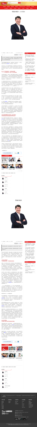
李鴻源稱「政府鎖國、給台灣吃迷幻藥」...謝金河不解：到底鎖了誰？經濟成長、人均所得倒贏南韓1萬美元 (29, 251)
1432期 (11, 241)
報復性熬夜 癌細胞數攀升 (18, 168)
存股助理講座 (16, 403)
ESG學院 (9, 402)
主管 (8, 140)
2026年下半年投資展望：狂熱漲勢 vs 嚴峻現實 (30, 75)
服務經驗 (10, 282)
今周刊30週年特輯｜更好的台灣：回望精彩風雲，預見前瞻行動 (30, 83)
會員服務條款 (30, 402)
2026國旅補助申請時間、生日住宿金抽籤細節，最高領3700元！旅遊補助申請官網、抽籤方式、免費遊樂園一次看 (30, 244)
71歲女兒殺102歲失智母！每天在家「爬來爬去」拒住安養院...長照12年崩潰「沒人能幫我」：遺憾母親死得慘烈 (30, 63)
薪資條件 (3, 305)
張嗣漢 (4, 241)
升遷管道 (6, 101)
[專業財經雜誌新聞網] (4, 4)
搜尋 (19, 2)
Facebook (23, 401)
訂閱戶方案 (16, 401)
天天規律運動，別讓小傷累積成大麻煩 (5, 169)
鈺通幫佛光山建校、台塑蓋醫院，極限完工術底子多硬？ (29, 77)
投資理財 (3, 402)
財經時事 (3, 401)
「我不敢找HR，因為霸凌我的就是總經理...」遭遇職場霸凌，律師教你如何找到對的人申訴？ (12, 169)
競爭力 (2, 403)
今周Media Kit (30, 407)
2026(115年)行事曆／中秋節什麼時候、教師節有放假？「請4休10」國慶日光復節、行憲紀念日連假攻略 (29, 248)
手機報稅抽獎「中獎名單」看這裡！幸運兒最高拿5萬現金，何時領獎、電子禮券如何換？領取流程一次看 (30, 59)
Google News (23, 407)
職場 (7, 241)
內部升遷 (8, 63)
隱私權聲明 (30, 403)
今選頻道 (3, 407)
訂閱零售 (3, 408)
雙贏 (4, 332)
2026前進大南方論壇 (28, 79)
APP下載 (16, 402)
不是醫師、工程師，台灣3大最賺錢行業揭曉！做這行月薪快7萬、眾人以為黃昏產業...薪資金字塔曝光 (5, 162)
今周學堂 (9, 401)
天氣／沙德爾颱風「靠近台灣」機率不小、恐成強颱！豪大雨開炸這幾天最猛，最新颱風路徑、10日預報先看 (30, 70)
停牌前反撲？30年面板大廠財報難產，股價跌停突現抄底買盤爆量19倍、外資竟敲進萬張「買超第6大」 (29, 254)
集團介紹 (30, 401)
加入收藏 (16, 54)
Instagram (23, 403)
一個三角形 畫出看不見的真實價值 (19, 162)
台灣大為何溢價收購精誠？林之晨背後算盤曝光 (29, 81)
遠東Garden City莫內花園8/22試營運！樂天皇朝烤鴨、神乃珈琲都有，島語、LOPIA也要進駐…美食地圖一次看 (30, 56)
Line (22, 402)
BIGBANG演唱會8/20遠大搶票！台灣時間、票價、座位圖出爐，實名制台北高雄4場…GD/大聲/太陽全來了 (30, 66)
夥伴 (13, 324)
